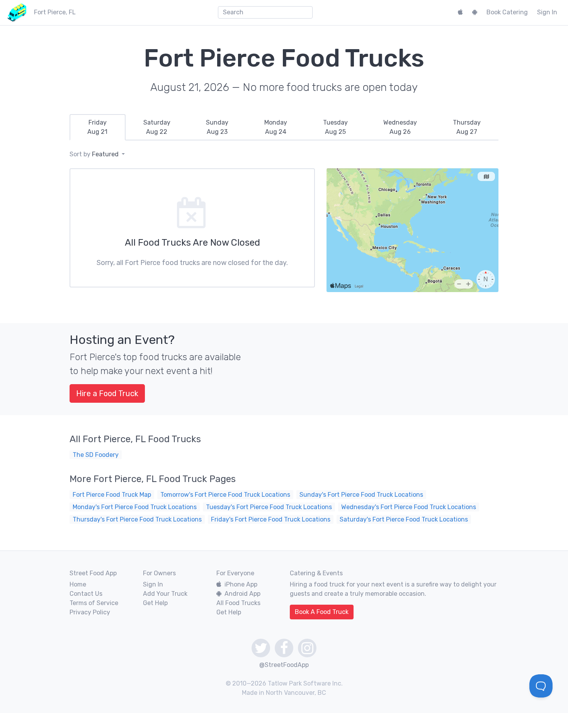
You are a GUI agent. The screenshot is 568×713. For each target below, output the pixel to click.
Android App (242, 593)
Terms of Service (94, 603)
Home (78, 584)
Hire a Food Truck (107, 393)
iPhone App (240, 584)
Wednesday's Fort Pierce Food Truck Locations (408, 507)
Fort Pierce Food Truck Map (112, 494)
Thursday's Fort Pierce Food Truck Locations (137, 519)
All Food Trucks (238, 603)
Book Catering (507, 12)
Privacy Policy (90, 612)
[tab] (98, 127)
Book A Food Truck (322, 612)
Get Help (155, 603)
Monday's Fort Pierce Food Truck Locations (135, 507)
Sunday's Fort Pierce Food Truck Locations (361, 494)
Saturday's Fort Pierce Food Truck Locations (404, 519)
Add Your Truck (165, 593)
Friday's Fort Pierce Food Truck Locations (270, 519)
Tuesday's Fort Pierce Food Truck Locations (269, 507)
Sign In (547, 12)
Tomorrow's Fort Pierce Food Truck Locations (225, 494)
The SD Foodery (96, 454)
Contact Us (86, 593)
